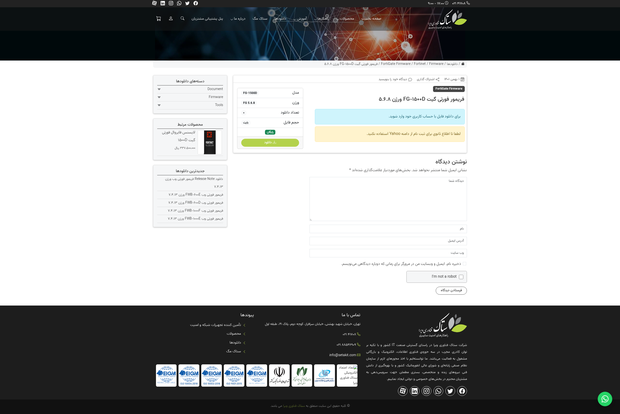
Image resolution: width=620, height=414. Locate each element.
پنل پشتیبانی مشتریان (207, 19)
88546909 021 (346, 345)
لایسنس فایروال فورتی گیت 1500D (178, 136)
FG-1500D (250, 93)
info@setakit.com (342, 355)
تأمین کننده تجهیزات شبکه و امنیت (215, 325)
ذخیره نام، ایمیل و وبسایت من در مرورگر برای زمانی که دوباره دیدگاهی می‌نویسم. (401, 264)
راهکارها (323, 19)
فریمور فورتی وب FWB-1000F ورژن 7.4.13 (195, 211)
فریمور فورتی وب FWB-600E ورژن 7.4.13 (196, 195)
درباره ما (239, 19)
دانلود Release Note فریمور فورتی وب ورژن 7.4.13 (194, 183)
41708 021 (458, 3)
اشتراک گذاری (425, 79)
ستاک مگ (260, 19)
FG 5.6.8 (249, 103)
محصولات (347, 19)
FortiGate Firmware (396, 64)
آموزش (302, 19)
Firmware (436, 64)
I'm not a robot (444, 277)
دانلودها (280, 19)
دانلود (268, 142)
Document (215, 89)
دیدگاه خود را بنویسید (393, 79)
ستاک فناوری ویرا (293, 406)
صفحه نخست (371, 19)
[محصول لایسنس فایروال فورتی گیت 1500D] (209, 142)
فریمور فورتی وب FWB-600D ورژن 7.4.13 (195, 203)
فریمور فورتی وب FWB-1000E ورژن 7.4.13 (195, 219)
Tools (219, 105)
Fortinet (420, 64)
